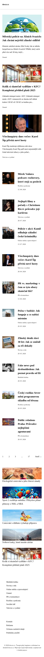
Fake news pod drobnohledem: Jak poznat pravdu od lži (29, 369)
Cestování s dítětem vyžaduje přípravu (19, 523)
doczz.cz (5, 4)
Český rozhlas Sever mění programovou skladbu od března (29, 396)
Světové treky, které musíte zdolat (17, 542)
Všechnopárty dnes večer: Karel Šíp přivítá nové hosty (28, 260)
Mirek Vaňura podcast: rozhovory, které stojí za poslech (29, 178)
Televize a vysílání (8, 157)
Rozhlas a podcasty (24, 186)
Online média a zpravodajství (27, 240)
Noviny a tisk (22, 350)
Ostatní (4, 57)
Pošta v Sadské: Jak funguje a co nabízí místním (29, 314)
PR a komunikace (23, 295)
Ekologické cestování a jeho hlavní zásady (21, 481)
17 (29, 457)
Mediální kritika (23, 377)
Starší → (38, 457)
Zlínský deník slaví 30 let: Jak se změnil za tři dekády (29, 342)
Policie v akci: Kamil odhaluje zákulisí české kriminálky (29, 232)
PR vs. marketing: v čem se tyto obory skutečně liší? (29, 287)
